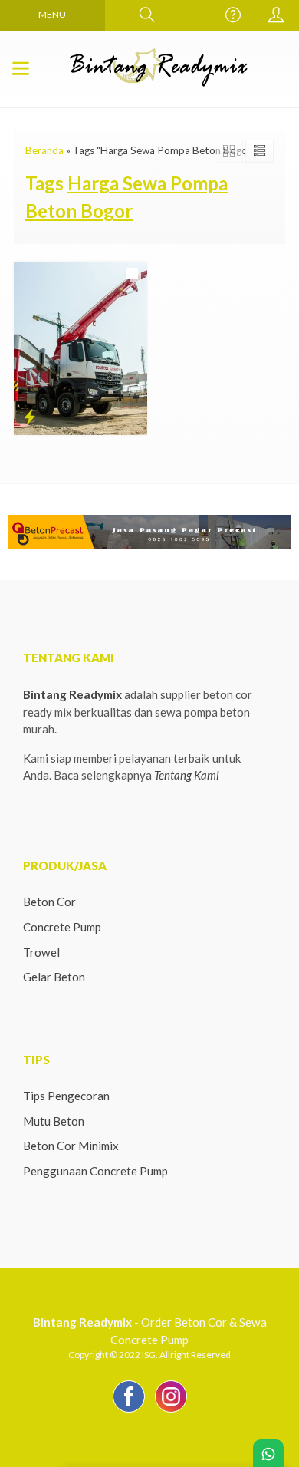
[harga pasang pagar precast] (149, 530)
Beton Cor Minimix (71, 1145)
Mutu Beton (53, 1121)
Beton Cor (49, 901)
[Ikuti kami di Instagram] (171, 1412)
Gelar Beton (54, 977)
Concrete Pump (62, 927)
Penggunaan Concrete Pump (95, 1171)
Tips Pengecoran (66, 1096)
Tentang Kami (186, 775)
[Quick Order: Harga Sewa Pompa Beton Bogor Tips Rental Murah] (29, 416)
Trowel (41, 952)
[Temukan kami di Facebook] (129, 1412)
